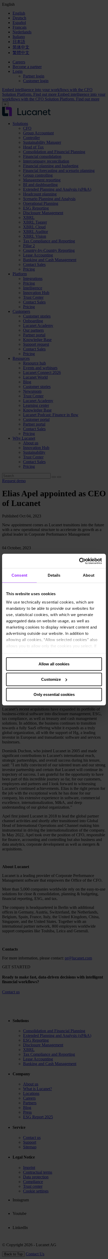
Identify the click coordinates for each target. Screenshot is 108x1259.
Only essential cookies (54, 694)
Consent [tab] (19, 575)
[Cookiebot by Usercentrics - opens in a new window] (79, 561)
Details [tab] (54, 575)
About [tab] (88, 575)
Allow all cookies (54, 664)
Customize (51, 679)
